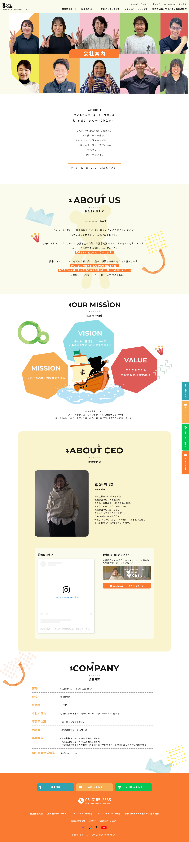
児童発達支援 (36, 813)
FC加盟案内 (169, 4)
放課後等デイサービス (58, 813)
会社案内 (182, 4)
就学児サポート (88, 8)
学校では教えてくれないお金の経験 (169, 8)
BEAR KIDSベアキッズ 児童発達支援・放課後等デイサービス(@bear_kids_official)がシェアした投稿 (84, 629)
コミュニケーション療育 (136, 8)
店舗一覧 (64, 721)
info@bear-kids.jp (68, 753)
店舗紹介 (156, 4)
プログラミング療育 (110, 8)
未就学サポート (69, 8)
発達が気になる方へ (140, 4)
